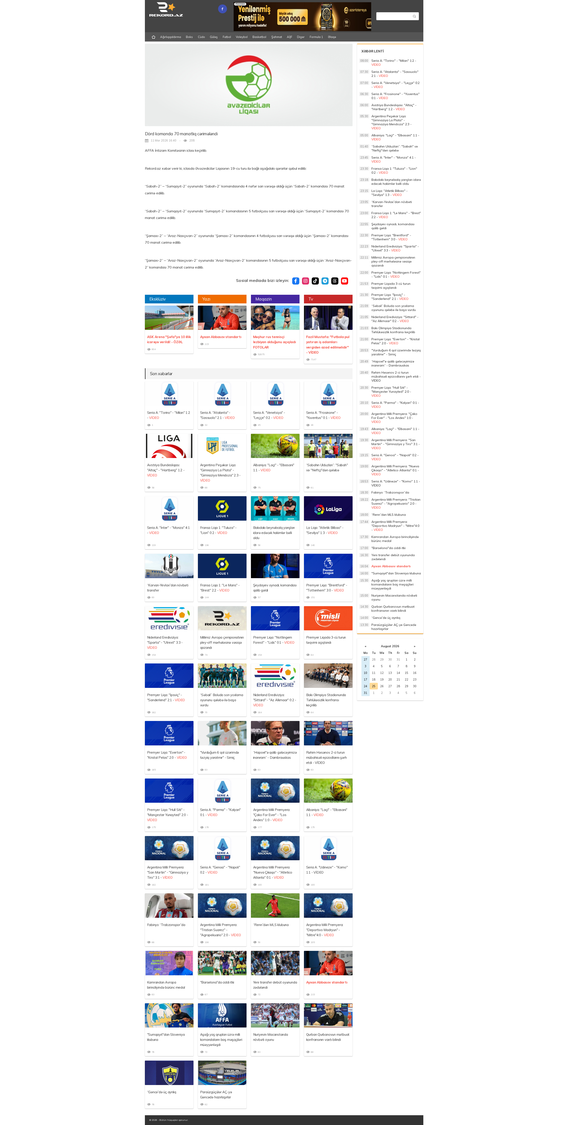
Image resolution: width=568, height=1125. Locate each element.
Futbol (227, 37)
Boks (189, 37)
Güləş (214, 37)
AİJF (289, 37)
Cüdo (201, 37)
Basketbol (259, 37)
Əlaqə (332, 37)
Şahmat (276, 37)
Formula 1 (316, 37)
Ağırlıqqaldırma (170, 37)
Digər (301, 37)
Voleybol (242, 37)
